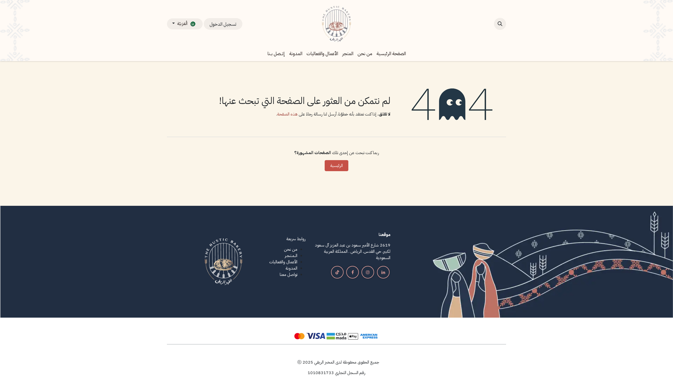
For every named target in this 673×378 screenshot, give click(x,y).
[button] (500, 24)
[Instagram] (367, 272)
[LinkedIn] (383, 272)
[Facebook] (352, 272)
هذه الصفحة (287, 114)
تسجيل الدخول (223, 24)
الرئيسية (336, 165)
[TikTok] (337, 272)
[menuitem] (391, 53)
